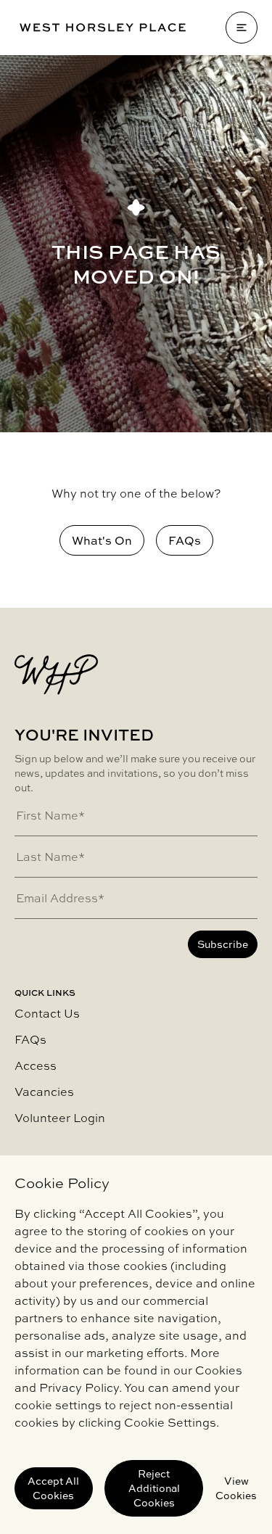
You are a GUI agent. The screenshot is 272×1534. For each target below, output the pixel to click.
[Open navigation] (241, 28)
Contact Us (47, 1013)
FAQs (30, 1039)
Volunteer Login (60, 1118)
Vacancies (44, 1092)
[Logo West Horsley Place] (103, 27)
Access (36, 1065)
